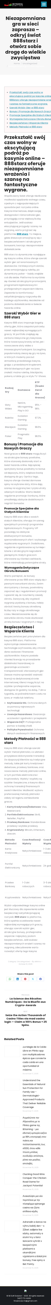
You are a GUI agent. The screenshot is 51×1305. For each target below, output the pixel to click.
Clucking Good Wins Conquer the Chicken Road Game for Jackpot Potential (34, 1180)
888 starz (22, 234)
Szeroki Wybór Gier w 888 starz (26, 107)
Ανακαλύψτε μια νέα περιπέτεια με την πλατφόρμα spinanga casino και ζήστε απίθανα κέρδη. (34, 1203)
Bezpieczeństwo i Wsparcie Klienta (28, 123)
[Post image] (12, 1051)
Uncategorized (23, 961)
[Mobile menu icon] (44, 4)
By (36, 961)
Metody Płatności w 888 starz (25, 126)
